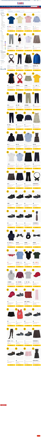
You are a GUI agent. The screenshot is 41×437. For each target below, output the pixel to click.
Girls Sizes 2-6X (9, 9)
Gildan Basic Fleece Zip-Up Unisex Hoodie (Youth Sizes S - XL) (11, 284)
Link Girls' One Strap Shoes (36, 322)
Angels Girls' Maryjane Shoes (10, 361)
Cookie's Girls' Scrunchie (27, 243)
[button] (3, 6)
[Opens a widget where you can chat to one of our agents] (38, 436)
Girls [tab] (2, 6)
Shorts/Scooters (3, 22)
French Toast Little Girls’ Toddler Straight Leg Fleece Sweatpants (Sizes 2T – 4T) (36, 166)
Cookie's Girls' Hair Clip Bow (36, 243)
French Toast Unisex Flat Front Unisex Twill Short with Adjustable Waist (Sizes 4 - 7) (19, 185)
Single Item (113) (3, 61)
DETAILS (29, 0)
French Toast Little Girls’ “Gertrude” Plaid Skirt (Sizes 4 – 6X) (28, 166)
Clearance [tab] (24, 6)
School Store (28, 6)
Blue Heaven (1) (3, 57)
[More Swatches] (12, 26)
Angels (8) (2, 53)
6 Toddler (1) (2, 36)
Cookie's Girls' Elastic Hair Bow (19, 243)
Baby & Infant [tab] (13, 6)
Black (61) (2, 41)
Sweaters (3, 21)
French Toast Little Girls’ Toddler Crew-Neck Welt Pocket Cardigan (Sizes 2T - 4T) (19, 127)
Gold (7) (2, 46)
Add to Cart (11, 50)
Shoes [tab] (17, 6)
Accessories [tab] (20, 6)
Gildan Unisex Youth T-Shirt (36, 263)
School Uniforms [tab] (8, 6)
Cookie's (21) (2, 58)
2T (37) (2, 31)
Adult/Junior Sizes (3, 27)
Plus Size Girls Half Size (3, 26)
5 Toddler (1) (2, 35)
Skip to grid (39, 9)
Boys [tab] (4, 6)
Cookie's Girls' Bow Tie (10, 263)
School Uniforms (2, 9)
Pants (2, 20)
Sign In (35, 0)
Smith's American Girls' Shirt (27, 47)
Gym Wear (3, 16)
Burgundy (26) (2, 45)
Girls (1, 14)
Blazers (2, 23)
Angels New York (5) (3, 54)
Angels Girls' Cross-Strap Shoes (28, 322)
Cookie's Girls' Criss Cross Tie (36, 184)
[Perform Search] (38, 6)
